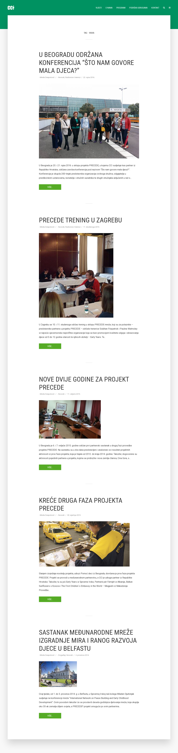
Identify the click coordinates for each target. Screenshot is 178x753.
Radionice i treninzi (73, 77)
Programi (120, 8)
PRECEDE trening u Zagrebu (80, 220)
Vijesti (99, 8)
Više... (50, 187)
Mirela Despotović (47, 77)
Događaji (62, 655)
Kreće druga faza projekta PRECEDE (80, 504)
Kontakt (155, 8)
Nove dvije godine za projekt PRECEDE (84, 383)
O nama (109, 8)
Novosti (61, 77)
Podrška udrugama (138, 8)
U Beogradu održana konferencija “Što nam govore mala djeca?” (86, 63)
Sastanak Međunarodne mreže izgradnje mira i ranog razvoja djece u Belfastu (88, 640)
